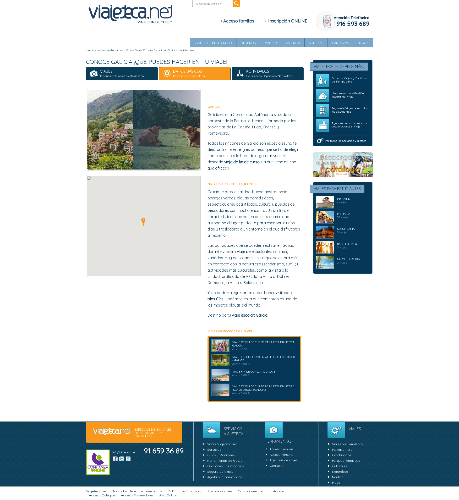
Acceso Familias (281, 449)
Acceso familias (238, 21)
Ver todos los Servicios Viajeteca (345, 141)
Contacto (277, 465)
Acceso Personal (282, 454)
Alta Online (167, 495)
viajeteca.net (111, 431)
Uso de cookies (220, 491)
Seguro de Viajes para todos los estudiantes (350, 109)
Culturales (339, 466)
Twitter (122, 459)
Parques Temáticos (346, 460)
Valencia (293, 43)
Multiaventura (342, 449)
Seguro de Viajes (220, 471)
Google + (128, 459)
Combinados (341, 455)
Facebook (115, 459)
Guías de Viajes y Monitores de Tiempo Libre (349, 79)
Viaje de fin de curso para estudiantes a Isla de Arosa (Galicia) (263, 388)
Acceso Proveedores (137, 495)
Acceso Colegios (102, 495)
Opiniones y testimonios (225, 466)
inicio (90, 50)
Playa (336, 482)
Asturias (316, 43)
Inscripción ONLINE (286, 21)
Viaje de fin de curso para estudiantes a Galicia (263, 343)
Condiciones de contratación (261, 491)
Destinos (248, 43)
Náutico (338, 477)
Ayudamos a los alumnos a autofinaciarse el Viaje (349, 124)
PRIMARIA (343, 213)
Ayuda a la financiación (225, 477)
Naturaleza (340, 471)
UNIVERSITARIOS (348, 259)
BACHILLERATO (347, 244)
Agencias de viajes (283, 460)
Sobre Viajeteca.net (222, 444)
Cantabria (340, 43)
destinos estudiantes (110, 50)
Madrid (271, 43)
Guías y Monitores (221, 455)
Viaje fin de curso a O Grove (253, 371)
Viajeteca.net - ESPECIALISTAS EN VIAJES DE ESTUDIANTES (130, 13)
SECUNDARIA (346, 229)
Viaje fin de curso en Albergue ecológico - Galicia (263, 358)
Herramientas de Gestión (226, 460)
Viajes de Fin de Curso (213, 43)
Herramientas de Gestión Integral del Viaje (348, 94)
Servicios (214, 449)
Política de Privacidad (185, 491)
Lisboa (362, 43)
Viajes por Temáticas (347, 444)
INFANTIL (343, 198)
